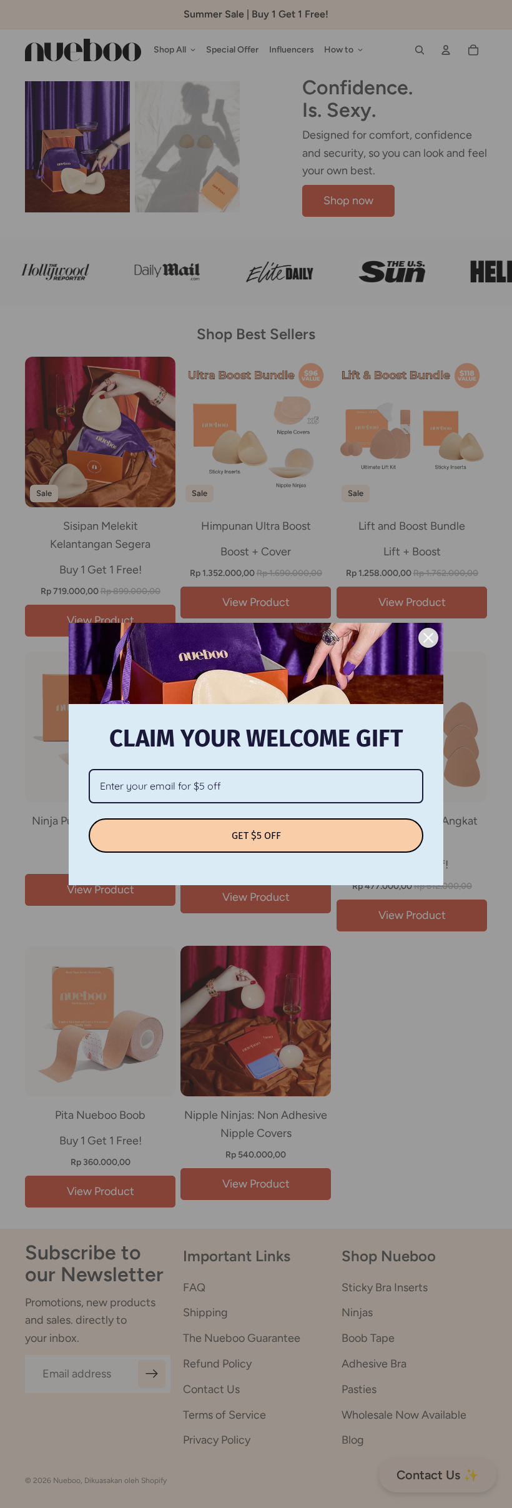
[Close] (428, 638)
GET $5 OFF (256, 835)
